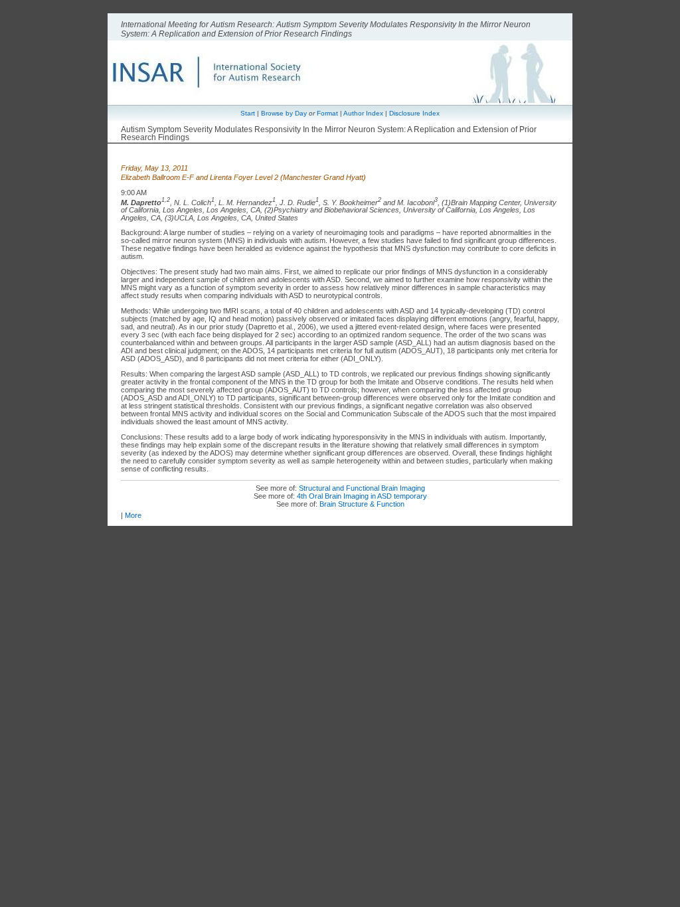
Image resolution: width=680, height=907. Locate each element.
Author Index (363, 113)
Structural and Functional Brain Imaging (362, 488)
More (133, 515)
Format (327, 113)
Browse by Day (284, 113)
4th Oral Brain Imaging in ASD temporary (362, 496)
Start (247, 113)
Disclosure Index (414, 113)
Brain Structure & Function (361, 504)
